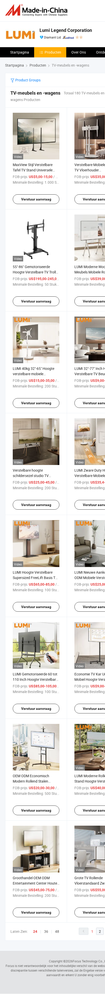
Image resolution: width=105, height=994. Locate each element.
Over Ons (78, 52)
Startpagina (19, 52)
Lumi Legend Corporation (66, 30)
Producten (53, 52)
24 (35, 931)
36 (46, 931)
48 (57, 931)
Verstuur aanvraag (36, 199)
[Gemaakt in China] (37, 10)
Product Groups (28, 80)
